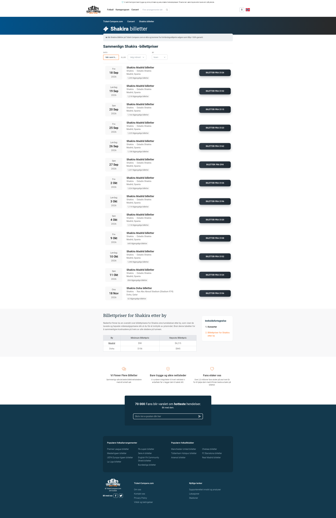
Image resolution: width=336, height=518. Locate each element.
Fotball (110, 9)
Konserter (212, 327)
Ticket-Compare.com (113, 21)
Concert (135, 9)
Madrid (111, 343)
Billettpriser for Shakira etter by (219, 334)
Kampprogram (122, 9)
